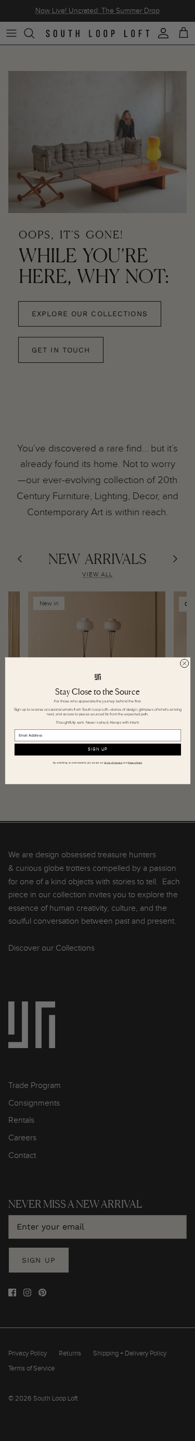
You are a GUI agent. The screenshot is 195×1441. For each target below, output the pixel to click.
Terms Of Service (113, 762)
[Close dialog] (184, 663)
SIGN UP (97, 749)
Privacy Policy (134, 762)
